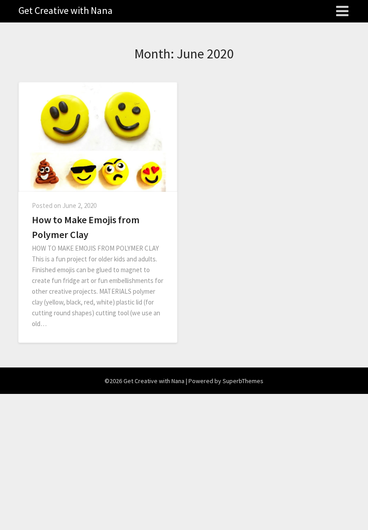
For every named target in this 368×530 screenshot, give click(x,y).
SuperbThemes (243, 381)
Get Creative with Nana (65, 10)
